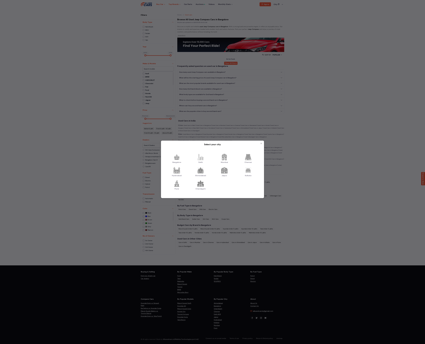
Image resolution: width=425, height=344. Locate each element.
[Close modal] (261, 143)
